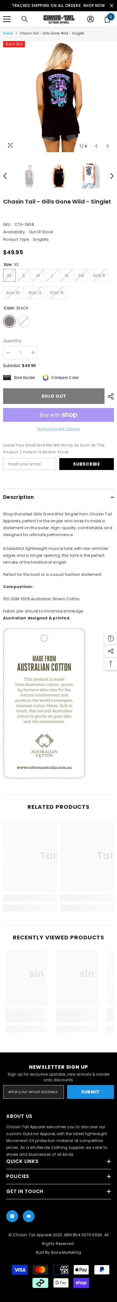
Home (8, 33)
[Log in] (90, 19)
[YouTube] (29, 1216)
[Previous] (96, 146)
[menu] (7, 19)
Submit (90, 1092)
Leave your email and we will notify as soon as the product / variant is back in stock (54, 448)
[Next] (107, 146)
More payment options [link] (58, 428)
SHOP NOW (94, 5)
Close (111, 5)
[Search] (24, 19)
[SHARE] (109, 396)
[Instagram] (12, 1216)
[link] (30, 897)
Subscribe (86, 464)
